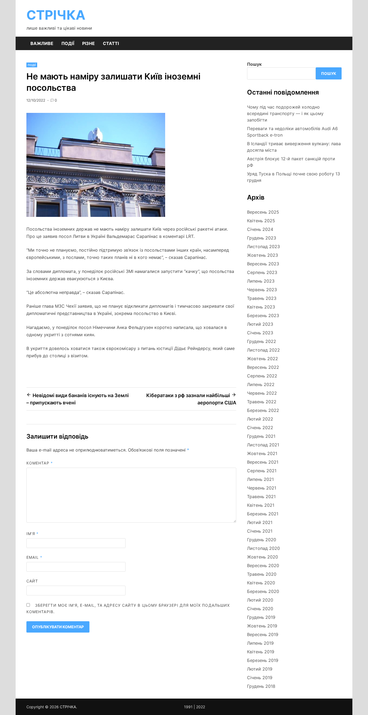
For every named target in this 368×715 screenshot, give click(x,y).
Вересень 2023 (263, 263)
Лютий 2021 (259, 522)
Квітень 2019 (260, 651)
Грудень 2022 (261, 341)
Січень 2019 (259, 677)
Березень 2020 (263, 591)
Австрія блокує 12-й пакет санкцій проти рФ (291, 162)
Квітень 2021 (260, 505)
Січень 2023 (260, 332)
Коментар (39, 463)
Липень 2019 (260, 643)
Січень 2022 (260, 427)
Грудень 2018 (261, 686)
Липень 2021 (260, 479)
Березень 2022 (263, 410)
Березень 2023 (263, 315)
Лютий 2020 (260, 600)
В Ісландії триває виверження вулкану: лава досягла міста (294, 147)
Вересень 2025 (263, 212)
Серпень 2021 (261, 470)
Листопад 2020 (263, 548)
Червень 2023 (262, 289)
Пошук (254, 64)
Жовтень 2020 (262, 557)
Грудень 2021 (261, 436)
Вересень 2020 (263, 565)
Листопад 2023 (263, 246)
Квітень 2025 (261, 220)
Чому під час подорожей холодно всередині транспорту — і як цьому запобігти (285, 113)
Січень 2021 (259, 531)
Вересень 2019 (262, 634)
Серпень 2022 (262, 376)
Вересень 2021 (262, 462)
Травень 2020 (261, 574)
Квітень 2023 (261, 307)
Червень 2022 (262, 393)
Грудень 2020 (261, 539)
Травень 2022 (261, 401)
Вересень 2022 (263, 367)
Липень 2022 (261, 384)
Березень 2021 (262, 513)
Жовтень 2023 (262, 255)
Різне (88, 43)
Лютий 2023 (260, 324)
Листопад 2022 (263, 350)
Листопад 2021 (263, 444)
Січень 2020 (260, 608)
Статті (111, 43)
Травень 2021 (261, 496)
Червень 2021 (261, 488)
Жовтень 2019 (262, 626)
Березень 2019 (262, 660)
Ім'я (32, 533)
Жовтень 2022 (262, 358)
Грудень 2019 (261, 617)
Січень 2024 (260, 229)
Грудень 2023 (261, 238)
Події (67, 43)
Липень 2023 (261, 281)
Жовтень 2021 (262, 453)
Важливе (41, 43)
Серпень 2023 (262, 272)
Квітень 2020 (261, 582)
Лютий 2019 (259, 669)
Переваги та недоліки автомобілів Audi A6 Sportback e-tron (292, 132)
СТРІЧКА (55, 15)
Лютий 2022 (260, 419)
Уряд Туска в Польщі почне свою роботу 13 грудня (293, 177)
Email (34, 557)
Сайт (32, 581)
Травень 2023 (261, 298)
